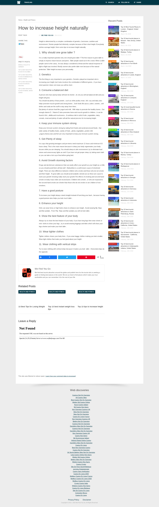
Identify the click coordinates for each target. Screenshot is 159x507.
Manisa (111, 152)
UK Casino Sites (81, 397)
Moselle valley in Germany (24, 65)
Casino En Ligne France (81, 416)
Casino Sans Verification (81, 471)
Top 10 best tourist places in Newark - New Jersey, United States (131, 40)
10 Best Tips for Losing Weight (31, 307)
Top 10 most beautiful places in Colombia (25, 70)
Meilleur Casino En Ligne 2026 (81, 478)
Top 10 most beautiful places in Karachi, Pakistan (25, 83)
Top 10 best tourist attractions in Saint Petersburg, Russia (127, 212)
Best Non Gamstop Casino (81, 447)
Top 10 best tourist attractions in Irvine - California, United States (129, 223)
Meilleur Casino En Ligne (81, 481)
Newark (111, 38)
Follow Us (125, 2)
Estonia (111, 107)
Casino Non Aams (81, 436)
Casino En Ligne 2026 (81, 474)
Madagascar (112, 164)
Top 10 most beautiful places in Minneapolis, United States (25, 76)
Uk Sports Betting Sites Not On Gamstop (81, 452)
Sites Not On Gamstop (81, 414)
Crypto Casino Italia (81, 483)
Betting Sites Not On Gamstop (81, 459)
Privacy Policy (73, 500)
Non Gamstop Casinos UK (81, 409)
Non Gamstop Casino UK (81, 433)
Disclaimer (87, 500)
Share (138, 2)
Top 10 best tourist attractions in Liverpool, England (129, 98)
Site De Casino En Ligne (81, 490)
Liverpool (112, 95)
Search (111, 2)
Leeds (110, 72)
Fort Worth (112, 61)
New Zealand (113, 129)
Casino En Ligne (81, 445)
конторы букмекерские (81, 469)
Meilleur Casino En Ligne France (81, 476)
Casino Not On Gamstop (81, 450)
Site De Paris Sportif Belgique (81, 467)
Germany (111, 186)
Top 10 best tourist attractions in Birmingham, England (130, 86)
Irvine (110, 221)
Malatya (111, 50)
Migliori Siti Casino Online (81, 402)
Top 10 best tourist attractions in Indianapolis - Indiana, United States (130, 246)
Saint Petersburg (114, 209)
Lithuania (111, 141)
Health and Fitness (29, 20)
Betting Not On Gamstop (81, 421)
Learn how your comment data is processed (61, 376)
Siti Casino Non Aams (81, 407)
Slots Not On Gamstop (81, 412)
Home (20, 20)
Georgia (111, 175)
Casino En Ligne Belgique (81, 488)
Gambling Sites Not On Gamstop (81, 426)
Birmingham (112, 84)
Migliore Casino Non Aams (81, 486)
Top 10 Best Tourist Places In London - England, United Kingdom (131, 29)
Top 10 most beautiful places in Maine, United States (25, 90)
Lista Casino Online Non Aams (81, 455)
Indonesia (112, 198)
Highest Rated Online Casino (81, 440)
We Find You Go (47, 35)
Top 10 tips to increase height (90, 307)
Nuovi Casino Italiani (81, 405)
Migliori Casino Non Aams (81, 462)
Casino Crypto (81, 464)
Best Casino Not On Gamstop (81, 400)
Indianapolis (112, 244)
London (111, 27)
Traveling (28, 2)
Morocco (111, 118)
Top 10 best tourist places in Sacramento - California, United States (130, 234)
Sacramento (112, 232)
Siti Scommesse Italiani (81, 438)
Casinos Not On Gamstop (81, 395)
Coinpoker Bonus (81, 493)
